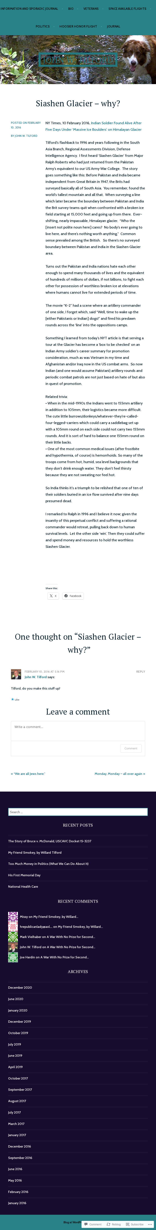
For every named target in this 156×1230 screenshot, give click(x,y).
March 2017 (16, 1124)
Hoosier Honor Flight (78, 26)
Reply (140, 671)
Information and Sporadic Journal (29, 9)
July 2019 (14, 1044)
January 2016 (17, 1203)
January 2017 (17, 1135)
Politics (43, 26)
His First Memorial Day (24, 875)
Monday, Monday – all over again (118, 774)
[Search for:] (78, 812)
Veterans (91, 9)
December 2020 (20, 987)
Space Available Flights (127, 9)
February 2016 (18, 1192)
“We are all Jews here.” (29, 774)
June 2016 (15, 1169)
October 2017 (18, 1078)
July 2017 (14, 1112)
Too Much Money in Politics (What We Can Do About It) (48, 864)
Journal (113, 26)
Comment (131, 748)
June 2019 (15, 1056)
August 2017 (17, 1101)
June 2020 (15, 999)
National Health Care (23, 886)
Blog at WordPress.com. (78, 1222)
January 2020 (17, 1010)
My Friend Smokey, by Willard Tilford (35, 852)
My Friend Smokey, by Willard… (55, 917)
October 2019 (18, 1033)
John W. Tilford (78, 59)
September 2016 (20, 1158)
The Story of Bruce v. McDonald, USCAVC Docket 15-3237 (49, 841)
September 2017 (20, 1090)
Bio (71, 9)
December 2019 (19, 1022)
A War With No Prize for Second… (71, 937)
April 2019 (15, 1067)
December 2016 (19, 1146)
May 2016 (15, 1180)
